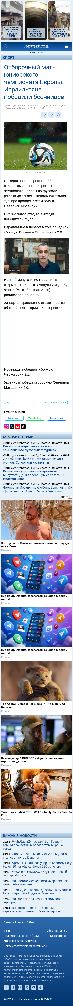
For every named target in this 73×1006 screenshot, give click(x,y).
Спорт (9, 57)
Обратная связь (57, 930)
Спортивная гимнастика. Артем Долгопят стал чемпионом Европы (37, 855)
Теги (7, 930)
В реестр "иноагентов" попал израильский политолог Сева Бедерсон (31, 909)
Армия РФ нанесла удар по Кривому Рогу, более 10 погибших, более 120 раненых (37, 864)
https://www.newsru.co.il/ (21, 442)
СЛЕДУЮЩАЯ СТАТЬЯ (54, 402)
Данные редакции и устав (21, 940)
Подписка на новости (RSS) (21, 935)
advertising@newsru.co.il (31, 945)
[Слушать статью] (62, 115)
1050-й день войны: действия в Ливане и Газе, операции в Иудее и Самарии (37, 891)
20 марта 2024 (60, 442)
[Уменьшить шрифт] (44, 115)
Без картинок (58, 935)
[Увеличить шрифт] (51, 115)
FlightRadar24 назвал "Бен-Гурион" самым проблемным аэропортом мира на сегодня (33, 845)
